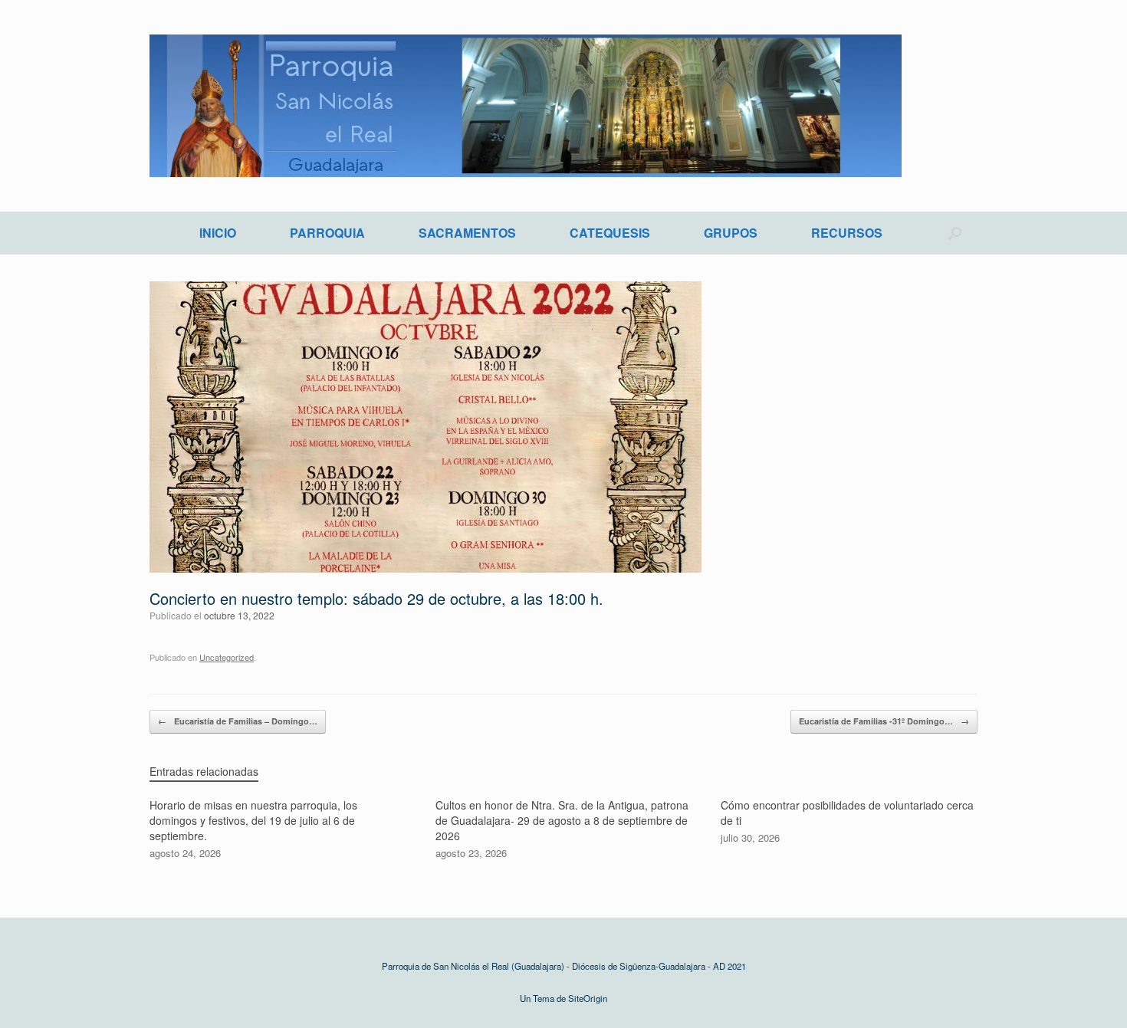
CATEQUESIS (610, 232)
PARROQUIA (327, 232)
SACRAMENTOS (467, 232)
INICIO (217, 232)
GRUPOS (730, 232)
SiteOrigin (587, 998)
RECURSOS (846, 232)
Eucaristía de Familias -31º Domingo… (884, 721)
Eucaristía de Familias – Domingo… (237, 721)
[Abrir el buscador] (955, 233)
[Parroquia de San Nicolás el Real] (526, 105)
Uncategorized (226, 657)
